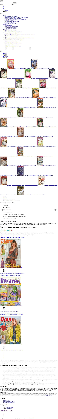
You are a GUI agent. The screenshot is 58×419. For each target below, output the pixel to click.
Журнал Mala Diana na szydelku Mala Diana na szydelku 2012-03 (12, 273)
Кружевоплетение (6, 32)
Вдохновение (43, 48)
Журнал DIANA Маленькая (11, 314)
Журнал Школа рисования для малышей (13, 45)
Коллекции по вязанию (9, 22)
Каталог (14, 3)
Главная (4, 196)
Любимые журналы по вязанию (11, 16)
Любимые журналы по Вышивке (11, 26)
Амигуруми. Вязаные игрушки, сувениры (13, 18)
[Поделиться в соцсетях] (1, 1)
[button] (2, 209)
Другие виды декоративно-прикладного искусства (12, 36)
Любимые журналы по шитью (11, 30)
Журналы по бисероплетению (11, 40)
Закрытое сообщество (35, 48)
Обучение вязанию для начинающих (12, 21)
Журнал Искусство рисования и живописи (13, 43)
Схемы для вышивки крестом (10, 27)
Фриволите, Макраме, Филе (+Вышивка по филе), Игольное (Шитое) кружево (20, 34)
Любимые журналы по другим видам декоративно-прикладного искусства (19, 37)
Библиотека (9, 48)
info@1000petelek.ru (48, 395)
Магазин (3, 48)
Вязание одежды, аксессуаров (10, 23)
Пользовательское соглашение (8, 401)
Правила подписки (6, 400)
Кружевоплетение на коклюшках (11, 35)
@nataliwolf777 (9, 408)
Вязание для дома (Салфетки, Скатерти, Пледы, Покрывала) (16, 17)
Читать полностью (4, 392)
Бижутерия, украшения (9, 20)
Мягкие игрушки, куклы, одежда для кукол (13, 31)
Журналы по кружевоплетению (11, 33)
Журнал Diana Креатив (10, 275)
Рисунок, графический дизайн (8, 42)
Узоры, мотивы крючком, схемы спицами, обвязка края (15, 19)
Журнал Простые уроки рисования (11, 44)
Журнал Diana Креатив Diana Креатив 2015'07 (9, 311)
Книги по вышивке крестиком (11, 28)
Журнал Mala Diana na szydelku (12, 237)
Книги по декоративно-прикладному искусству (14, 38)
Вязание (4, 15)
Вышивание (5, 24)
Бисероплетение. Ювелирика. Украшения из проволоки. (14, 39)
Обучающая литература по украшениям (12, 41)
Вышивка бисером (8, 25)
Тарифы (16, 48)
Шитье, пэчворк (6, 29)
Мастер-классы (26, 48)
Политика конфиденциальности (9, 402)
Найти (13, 4)
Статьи (20, 48)
